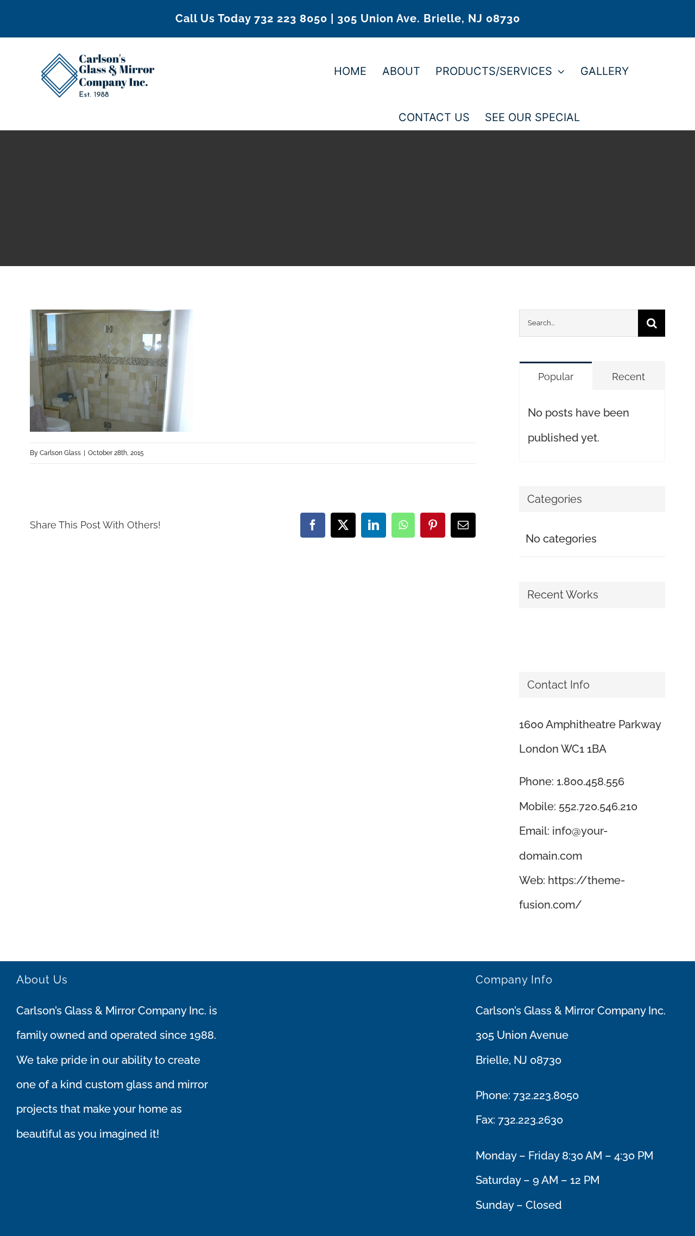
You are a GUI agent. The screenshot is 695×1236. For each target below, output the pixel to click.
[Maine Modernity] (524, 636)
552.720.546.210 (598, 806)
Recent (628, 376)
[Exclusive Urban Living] (528, 636)
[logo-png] (97, 42)
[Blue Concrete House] (533, 636)
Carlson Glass (60, 453)
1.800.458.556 (590, 781)
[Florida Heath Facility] (520, 636)
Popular (555, 376)
